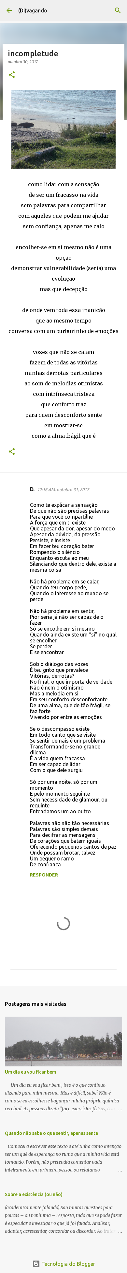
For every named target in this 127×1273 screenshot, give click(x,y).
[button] (12, 75)
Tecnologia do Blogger (67, 1264)
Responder (44, 874)
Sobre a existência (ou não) (34, 1194)
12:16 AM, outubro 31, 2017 (63, 489)
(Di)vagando (32, 10)
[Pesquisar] (118, 10)
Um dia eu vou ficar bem (30, 1072)
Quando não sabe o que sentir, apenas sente (51, 1133)
